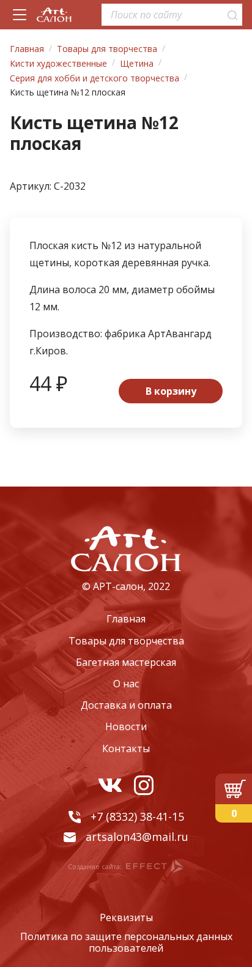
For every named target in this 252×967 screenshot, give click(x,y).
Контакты (126, 748)
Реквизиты (126, 918)
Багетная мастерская (126, 662)
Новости (126, 726)
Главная (126, 618)
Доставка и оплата (126, 705)
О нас (126, 683)
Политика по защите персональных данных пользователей (126, 943)
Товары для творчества (126, 641)
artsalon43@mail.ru (137, 836)
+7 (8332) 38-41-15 (137, 816)
